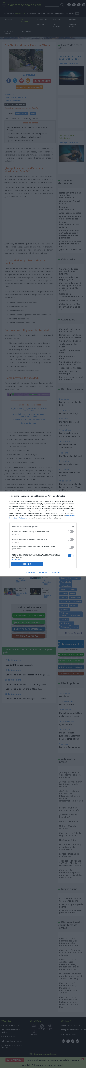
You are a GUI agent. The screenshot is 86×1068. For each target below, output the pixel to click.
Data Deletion (30, 572)
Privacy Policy (56, 572)
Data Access (43, 572)
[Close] (82, 496)
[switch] (71, 531)
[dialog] (43, 534)
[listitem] (43, 526)
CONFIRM (27, 564)
